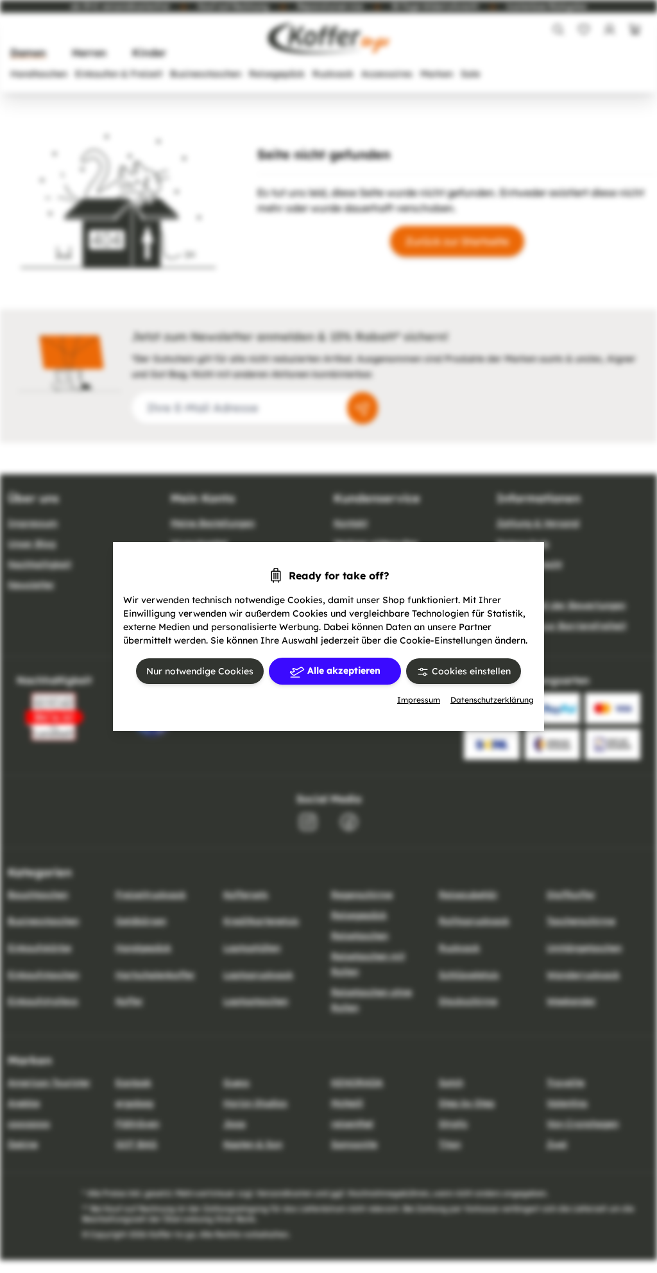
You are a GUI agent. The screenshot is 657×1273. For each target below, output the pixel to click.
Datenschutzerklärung (492, 700)
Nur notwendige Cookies (199, 671)
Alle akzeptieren (342, 670)
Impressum (418, 700)
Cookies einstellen (470, 671)
